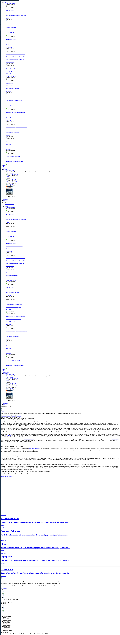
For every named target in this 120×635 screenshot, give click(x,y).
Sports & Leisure (10, 105)
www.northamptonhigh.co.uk (7, 476)
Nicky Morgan (7, 435)
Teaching (8, 135)
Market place (6, 168)
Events (7, 18)
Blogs (4, 165)
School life (8, 91)
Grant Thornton (115, 439)
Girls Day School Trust (29, 439)
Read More (3, 515)
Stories (4, 2)
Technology (8, 149)
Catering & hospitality (11, 3)
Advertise (5, 199)
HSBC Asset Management (34, 448)
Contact (5, 200)
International (9, 47)
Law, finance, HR (10, 62)
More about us (4, 588)
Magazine (5, 169)
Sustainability (9, 120)
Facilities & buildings (10, 32)
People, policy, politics (11, 76)
